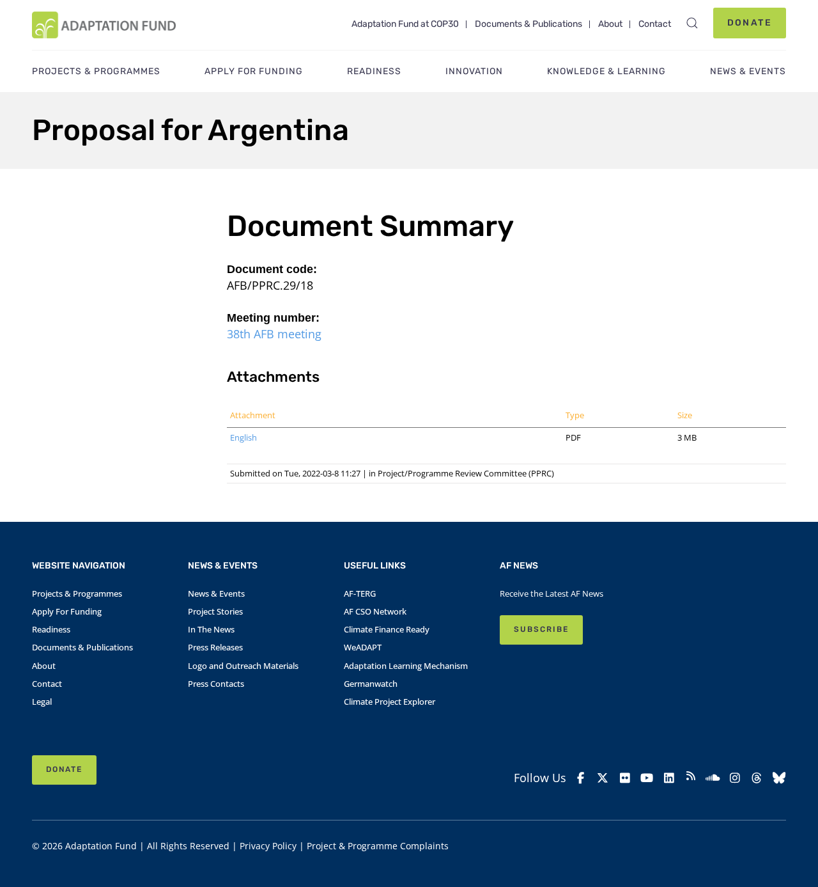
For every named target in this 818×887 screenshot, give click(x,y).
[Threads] (757, 778)
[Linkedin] (668, 778)
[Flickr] (625, 778)
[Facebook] (581, 778)
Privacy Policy (268, 846)
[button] (692, 23)
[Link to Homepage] (104, 25)
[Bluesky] (779, 778)
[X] (603, 778)
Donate (749, 22)
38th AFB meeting (274, 333)
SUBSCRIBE (541, 629)
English (243, 437)
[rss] (691, 777)
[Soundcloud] (713, 778)
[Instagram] (735, 778)
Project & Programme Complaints (378, 846)
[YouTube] (647, 778)
